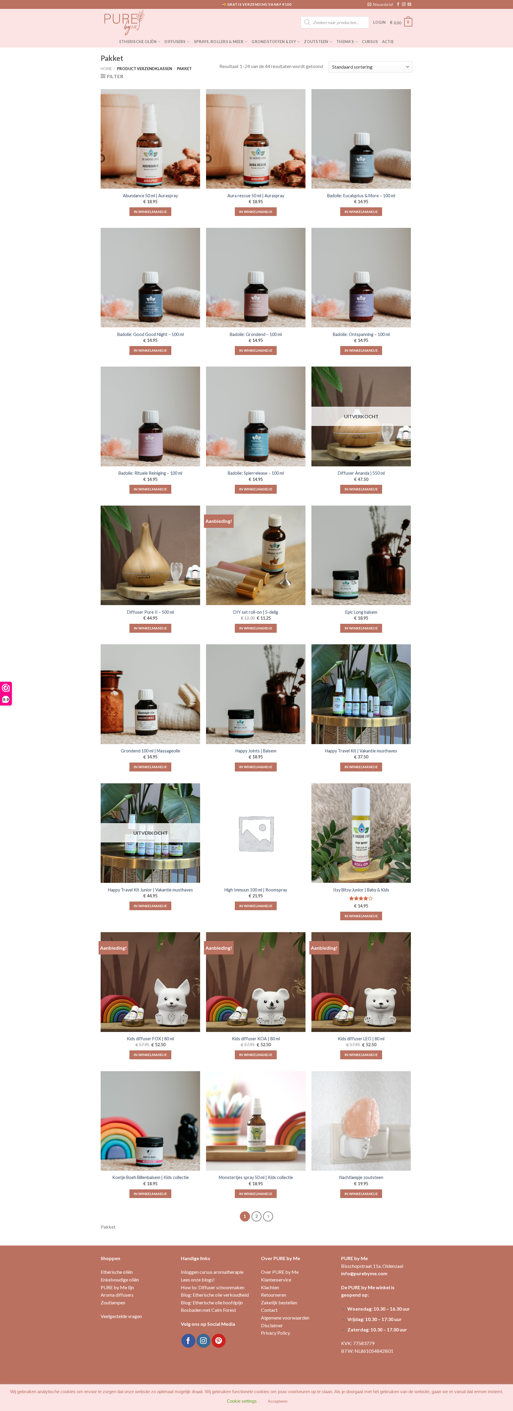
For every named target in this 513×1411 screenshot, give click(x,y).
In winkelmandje (150, 212)
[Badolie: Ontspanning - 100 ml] (361, 277)
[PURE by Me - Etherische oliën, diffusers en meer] (130, 22)
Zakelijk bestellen (279, 1302)
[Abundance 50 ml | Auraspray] (150, 139)
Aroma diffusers (117, 1295)
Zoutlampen (113, 1302)
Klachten (270, 1287)
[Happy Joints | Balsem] (255, 694)
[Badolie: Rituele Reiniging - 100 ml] (150, 416)
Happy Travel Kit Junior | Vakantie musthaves (150, 889)
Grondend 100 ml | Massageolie (150, 750)
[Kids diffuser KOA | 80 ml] (255, 982)
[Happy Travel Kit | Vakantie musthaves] (361, 694)
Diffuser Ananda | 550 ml (361, 473)
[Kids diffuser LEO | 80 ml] (361, 982)
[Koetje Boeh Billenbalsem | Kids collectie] (150, 1121)
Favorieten (254, 1401)
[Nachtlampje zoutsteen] (361, 1121)
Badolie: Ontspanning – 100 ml (361, 334)
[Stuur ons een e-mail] (409, 4)
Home (106, 68)
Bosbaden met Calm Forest (208, 1310)
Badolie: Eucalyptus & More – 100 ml (361, 195)
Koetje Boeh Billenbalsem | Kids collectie (150, 1177)
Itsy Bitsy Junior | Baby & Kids (361, 889)
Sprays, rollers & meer (218, 41)
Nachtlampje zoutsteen (361, 1177)
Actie (388, 41)
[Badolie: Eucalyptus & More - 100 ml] (361, 139)
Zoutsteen (316, 41)
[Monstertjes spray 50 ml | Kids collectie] (255, 1121)
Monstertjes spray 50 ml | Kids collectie (256, 1177)
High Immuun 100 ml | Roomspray (255, 889)
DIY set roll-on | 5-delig (255, 612)
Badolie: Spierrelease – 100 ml (256, 473)
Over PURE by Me (280, 1272)
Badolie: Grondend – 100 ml (256, 334)
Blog (275, 1401)
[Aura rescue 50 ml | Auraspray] (255, 139)
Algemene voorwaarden (285, 1317)
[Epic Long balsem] (361, 555)
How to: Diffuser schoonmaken (212, 1287)
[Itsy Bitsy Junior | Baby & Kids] (361, 833)
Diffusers (175, 41)
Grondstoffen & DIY (273, 41)
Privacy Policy (275, 1333)
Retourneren (273, 1295)
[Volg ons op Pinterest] (219, 1341)
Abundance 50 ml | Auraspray (150, 195)
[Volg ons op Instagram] (404, 4)
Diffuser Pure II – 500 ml (150, 612)
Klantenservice (276, 1279)
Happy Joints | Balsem (255, 750)
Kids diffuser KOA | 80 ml (256, 1038)
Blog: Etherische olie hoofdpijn (212, 1302)
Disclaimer (272, 1325)
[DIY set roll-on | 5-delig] (255, 555)
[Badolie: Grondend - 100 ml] (255, 277)
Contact (269, 1310)
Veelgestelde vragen (121, 1316)
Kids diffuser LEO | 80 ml (361, 1038)
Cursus (370, 41)
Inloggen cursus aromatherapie (212, 1272)
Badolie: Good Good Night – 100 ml (150, 334)
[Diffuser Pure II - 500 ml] (150, 555)
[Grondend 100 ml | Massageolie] (150, 694)
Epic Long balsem (361, 612)
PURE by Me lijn (117, 1287)
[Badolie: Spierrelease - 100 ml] (255, 416)
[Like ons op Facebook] (398, 4)
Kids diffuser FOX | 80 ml (150, 1038)
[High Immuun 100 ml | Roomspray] (255, 833)
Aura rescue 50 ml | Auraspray (255, 195)
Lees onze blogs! (198, 1279)
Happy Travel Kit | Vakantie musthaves (361, 750)
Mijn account (224, 1401)
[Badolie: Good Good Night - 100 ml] (150, 277)
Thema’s (345, 41)
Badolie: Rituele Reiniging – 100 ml (150, 473)
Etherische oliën (137, 41)
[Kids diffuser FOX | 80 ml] (150, 982)
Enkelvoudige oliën (120, 1279)
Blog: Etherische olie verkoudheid (215, 1295)
